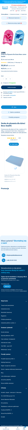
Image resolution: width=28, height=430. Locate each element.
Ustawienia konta (5, 309)
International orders (6, 342)
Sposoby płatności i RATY (7, 335)
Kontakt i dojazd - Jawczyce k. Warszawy (11, 392)
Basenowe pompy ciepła (14, 23)
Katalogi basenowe (6, 362)
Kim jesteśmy (4, 403)
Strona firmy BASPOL (6, 413)
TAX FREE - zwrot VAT (6, 346)
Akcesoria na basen (14, 14)
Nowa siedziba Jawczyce (7, 383)
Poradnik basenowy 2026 (7, 358)
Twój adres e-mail (5, 283)
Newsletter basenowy (6, 312)
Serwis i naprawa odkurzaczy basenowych (11, 369)
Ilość (2, 76)
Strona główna (4, 14)
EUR (11, 10)
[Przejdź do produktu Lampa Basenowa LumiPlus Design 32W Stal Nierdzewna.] (14, 202)
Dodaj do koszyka (12, 87)
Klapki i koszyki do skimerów (8, 365)
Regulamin (3, 316)
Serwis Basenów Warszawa (8, 399)
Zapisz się (7, 286)
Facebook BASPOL (6, 410)
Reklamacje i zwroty (6, 349)
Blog (2, 372)
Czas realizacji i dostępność (8, 339)
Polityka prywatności (6, 319)
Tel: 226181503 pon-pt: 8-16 (8, 396)
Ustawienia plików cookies (8, 323)
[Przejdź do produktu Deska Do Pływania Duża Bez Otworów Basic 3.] (15, 161)
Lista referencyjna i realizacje (8, 376)
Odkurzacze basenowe (14, 18)
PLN (13, 10)
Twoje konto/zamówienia (7, 305)
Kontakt (3, 417)
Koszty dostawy (5, 332)
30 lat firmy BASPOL (6, 379)
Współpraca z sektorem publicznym (10, 406)
